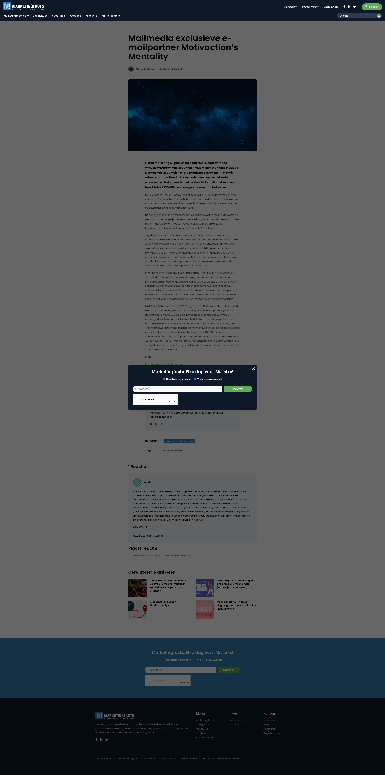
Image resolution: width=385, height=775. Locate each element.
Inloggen (373, 6)
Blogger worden (310, 6)
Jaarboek (75, 15)
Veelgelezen (40, 15)
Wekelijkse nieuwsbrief (209, 379)
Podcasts (91, 15)
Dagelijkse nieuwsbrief (178, 379)
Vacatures (58, 15)
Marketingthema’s (15, 15)
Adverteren (290, 6)
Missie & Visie (331, 6)
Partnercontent (111, 15)
